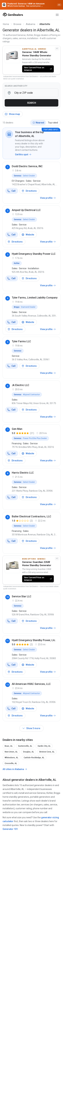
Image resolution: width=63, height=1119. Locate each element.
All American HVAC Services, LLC (31, 683)
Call (13, 191)
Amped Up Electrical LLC (26, 210)
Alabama (30, 24)
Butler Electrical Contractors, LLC (31, 516)
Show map (14, 114)
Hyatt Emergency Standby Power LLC (34, 253)
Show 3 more (33, 728)
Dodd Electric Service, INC (27, 166)
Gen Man (17, 428)
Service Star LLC (21, 596)
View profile (46, 198)
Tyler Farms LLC (21, 341)
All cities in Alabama (13, 769)
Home (6, 24)
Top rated (53, 122)
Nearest (40, 122)
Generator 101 (10, 829)
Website (30, 234)
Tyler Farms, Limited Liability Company (35, 297)
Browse (17, 24)
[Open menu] (57, 15)
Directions (31, 191)
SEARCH (31, 103)
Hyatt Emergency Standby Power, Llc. (34, 640)
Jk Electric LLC (20, 385)
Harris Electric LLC (23, 472)
